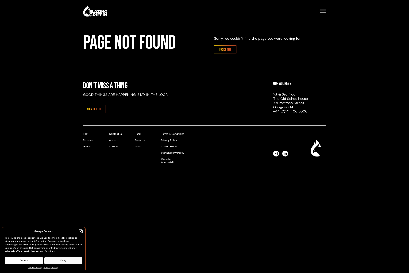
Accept (24, 260)
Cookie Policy (35, 267)
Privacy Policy (51, 267)
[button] (80, 231)
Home (95, 11)
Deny (63, 260)
